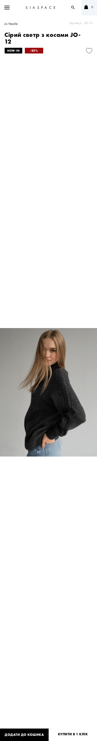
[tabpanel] (48, 392)
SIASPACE (41, 7)
